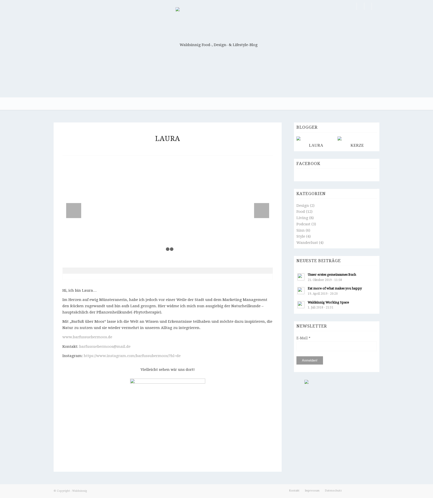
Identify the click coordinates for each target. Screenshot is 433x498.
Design (302, 205)
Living (302, 218)
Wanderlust (307, 242)
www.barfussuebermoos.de (87, 337)
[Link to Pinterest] (360, 6)
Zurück (73, 210)
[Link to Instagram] (368, 6)
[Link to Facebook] (353, 6)
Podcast (303, 224)
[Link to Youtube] (375, 6)
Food (300, 211)
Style (300, 236)
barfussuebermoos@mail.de (105, 346)
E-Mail (303, 338)
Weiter (261, 210)
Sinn (300, 230)
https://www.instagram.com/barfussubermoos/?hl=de (132, 356)
